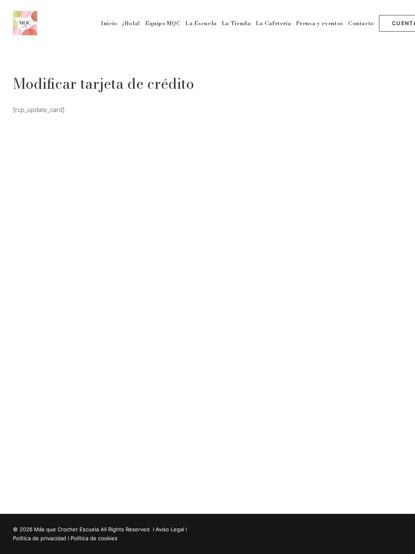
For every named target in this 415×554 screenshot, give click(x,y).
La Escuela (201, 23)
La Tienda (236, 23)
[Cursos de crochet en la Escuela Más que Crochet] (25, 23)
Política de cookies (94, 538)
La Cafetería (273, 23)
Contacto (361, 23)
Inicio (109, 23)
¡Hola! (131, 23)
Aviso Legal (170, 529)
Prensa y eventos (319, 23)
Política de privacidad (39, 538)
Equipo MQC (163, 23)
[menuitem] (109, 23)
